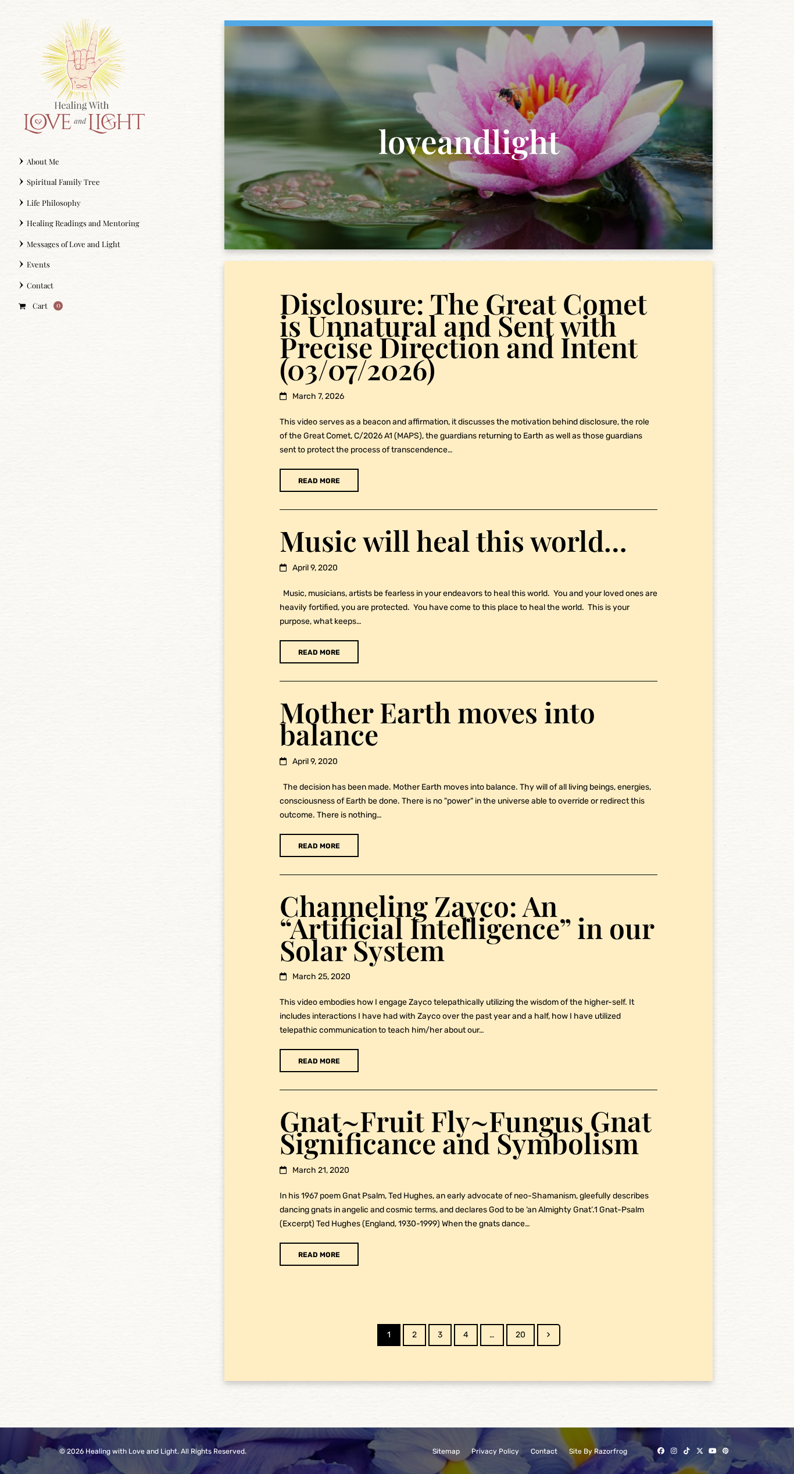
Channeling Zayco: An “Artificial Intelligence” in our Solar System (467, 927)
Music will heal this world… (453, 540)
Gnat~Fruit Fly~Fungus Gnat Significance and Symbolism (466, 1131)
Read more (319, 481)
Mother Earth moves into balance (437, 722)
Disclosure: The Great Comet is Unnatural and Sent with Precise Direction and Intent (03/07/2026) (463, 336)
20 (524, 1334)
